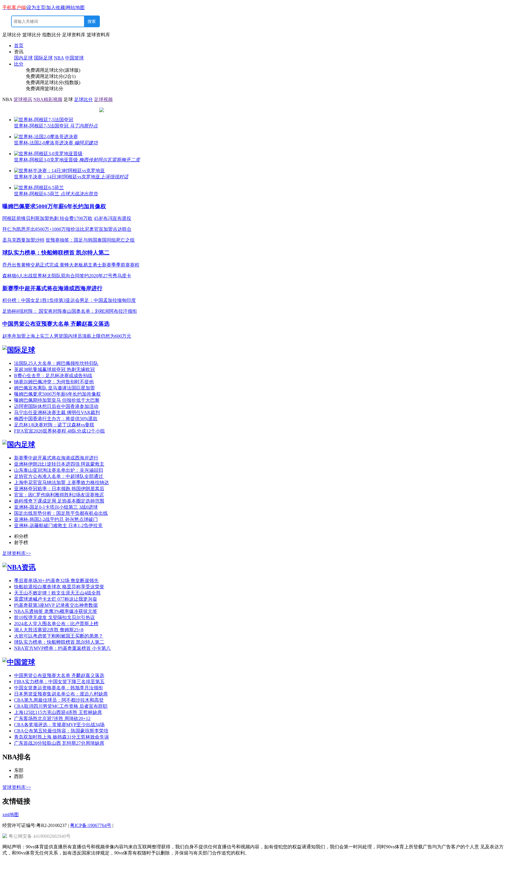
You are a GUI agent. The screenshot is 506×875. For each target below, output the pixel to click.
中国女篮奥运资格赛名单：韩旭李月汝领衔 (58, 687)
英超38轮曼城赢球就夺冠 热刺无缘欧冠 (54, 369)
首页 (18, 45)
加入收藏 (55, 7)
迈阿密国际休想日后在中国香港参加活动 (56, 406)
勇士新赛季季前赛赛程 (116, 264)
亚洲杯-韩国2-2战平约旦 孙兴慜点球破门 (56, 519)
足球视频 (103, 99)
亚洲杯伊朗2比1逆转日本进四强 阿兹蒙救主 (59, 464)
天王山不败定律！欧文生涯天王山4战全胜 (57, 592)
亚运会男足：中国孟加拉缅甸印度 (101, 300)
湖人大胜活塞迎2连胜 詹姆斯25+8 (48, 629)
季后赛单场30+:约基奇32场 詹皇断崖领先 (56, 580)
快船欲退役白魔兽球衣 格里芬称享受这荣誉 (59, 586)
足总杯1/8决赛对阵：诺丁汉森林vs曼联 (54, 424)
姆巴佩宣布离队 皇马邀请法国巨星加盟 (54, 387)
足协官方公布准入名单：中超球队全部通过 (59, 476)
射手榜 (21, 542)
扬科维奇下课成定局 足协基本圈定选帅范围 (59, 500)
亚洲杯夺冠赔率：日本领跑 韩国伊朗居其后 (59, 488)
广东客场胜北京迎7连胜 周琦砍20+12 (52, 718)
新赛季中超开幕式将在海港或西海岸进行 (52, 288)
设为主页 (36, 7)
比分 (18, 63)
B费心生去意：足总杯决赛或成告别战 (53, 375)
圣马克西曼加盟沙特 (23, 239)
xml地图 (10, 814)
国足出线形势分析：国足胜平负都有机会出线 (61, 513)
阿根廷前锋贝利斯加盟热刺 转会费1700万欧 (47, 218)
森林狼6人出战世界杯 (24, 275)
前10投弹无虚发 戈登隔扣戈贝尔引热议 (54, 617)
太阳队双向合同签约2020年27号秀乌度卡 (89, 275)
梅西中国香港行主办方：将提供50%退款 (56, 418)
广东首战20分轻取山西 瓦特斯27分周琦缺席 (59, 743)
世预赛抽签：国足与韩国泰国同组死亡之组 (90, 239)
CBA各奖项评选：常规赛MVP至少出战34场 (59, 724)
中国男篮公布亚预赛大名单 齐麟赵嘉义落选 (56, 324)
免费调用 (35, 70)
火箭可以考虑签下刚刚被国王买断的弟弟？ (58, 635)
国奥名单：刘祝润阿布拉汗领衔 (104, 311)
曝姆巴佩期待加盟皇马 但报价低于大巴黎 (57, 400)
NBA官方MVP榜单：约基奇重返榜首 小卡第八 (62, 648)
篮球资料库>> (16, 787)
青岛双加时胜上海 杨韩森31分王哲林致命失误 (61, 736)
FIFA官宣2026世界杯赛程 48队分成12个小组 (59, 430)
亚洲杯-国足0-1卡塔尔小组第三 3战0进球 (56, 507)
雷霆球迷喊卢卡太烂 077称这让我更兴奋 (55, 599)
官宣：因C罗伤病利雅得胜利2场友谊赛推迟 (59, 494)
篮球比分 (31, 34)
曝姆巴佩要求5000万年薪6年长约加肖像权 (54, 206)
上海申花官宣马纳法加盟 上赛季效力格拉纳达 (61, 482)
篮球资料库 (98, 34)
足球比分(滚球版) (62, 70)
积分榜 (21, 536)
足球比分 (11, 34)
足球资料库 (74, 34)
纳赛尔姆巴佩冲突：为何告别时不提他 (54, 381)
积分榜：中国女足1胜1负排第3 (34, 300)
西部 (18, 776)
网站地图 (75, 7)
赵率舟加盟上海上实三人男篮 (32, 336)
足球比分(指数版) (62, 82)
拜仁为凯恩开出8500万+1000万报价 (38, 229)
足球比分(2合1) (60, 76)
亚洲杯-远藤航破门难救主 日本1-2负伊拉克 (58, 525)
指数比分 (51, 34)
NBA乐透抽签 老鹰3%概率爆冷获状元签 (55, 611)
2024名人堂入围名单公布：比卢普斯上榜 (56, 623)
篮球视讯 (22, 99)
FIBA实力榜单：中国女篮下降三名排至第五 (59, 681)
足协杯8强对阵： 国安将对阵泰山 (36, 311)
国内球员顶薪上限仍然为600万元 (97, 336)
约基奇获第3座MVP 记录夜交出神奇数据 (56, 605)
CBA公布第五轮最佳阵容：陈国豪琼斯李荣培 (61, 730)
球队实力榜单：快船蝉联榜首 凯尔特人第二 (56, 252)
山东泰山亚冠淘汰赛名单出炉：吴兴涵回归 (58, 470)
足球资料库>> (16, 553)
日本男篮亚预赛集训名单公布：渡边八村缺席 (61, 693)
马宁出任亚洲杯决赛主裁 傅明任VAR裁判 (57, 412)
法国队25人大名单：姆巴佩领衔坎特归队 (56, 363)
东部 (18, 770)
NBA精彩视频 (47, 99)
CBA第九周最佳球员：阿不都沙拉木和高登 (59, 700)
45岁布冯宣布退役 (112, 218)
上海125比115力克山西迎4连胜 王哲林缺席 (58, 712)
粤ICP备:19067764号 (90, 825)
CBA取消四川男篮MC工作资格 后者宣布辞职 (60, 706)
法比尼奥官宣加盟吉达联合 (103, 229)
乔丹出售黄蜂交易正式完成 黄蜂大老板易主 (47, 264)
